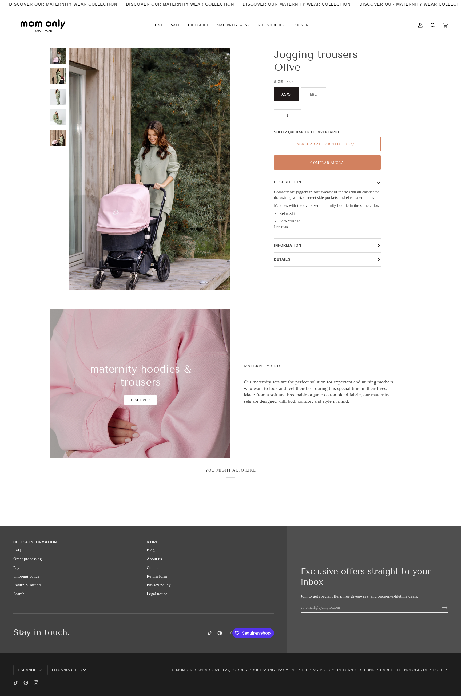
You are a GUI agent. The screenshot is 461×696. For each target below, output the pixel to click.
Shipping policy (26, 576)
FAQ (17, 550)
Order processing (27, 559)
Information (287, 245)
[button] (157, 25)
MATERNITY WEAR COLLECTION (81, 4)
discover (140, 400)
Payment (20, 568)
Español (28, 670)
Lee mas (281, 226)
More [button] (152, 542)
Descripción (287, 182)
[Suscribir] (441, 607)
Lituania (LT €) (67, 670)
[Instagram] (230, 633)
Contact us (155, 568)
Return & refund (27, 585)
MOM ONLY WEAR (193, 670)
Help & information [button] (35, 542)
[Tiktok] (209, 633)
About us (154, 559)
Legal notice (157, 594)
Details (282, 260)
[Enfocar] (149, 169)
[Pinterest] (219, 633)
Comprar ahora (327, 163)
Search (19, 594)
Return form (157, 576)
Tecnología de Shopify (422, 670)
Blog (151, 550)
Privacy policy (159, 585)
